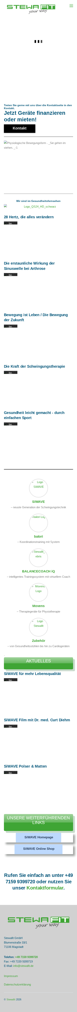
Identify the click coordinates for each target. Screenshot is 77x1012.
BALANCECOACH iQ (38, 571)
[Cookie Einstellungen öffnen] (7, 1007)
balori (38, 536)
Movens (38, 606)
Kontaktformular (45, 887)
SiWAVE (38, 502)
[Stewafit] (31, 14)
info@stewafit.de (23, 965)
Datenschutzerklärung (17, 984)
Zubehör (38, 641)
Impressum (11, 976)
